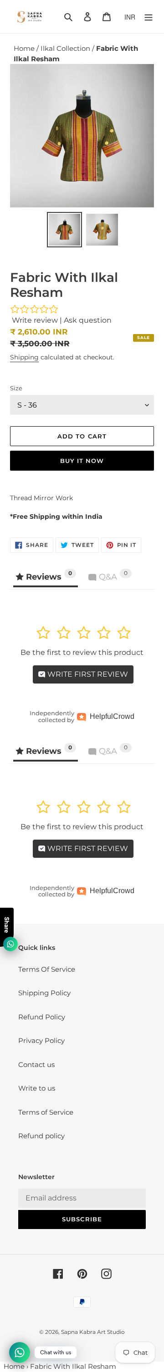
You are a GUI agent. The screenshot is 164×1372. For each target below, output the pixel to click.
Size (16, 388)
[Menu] (148, 16)
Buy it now (82, 460)
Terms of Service (45, 1112)
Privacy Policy (41, 1040)
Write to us (36, 1088)
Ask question (88, 320)
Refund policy (41, 1135)
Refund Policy (41, 1017)
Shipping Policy (44, 992)
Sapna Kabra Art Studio (93, 1331)
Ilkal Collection (66, 48)
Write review (35, 320)
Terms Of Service (46, 969)
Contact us (36, 1064)
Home (25, 48)
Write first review (87, 674)
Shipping (24, 357)
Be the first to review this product (82, 652)
